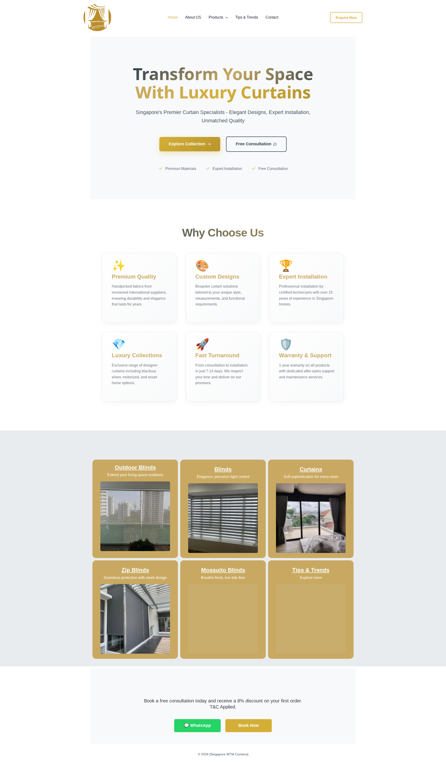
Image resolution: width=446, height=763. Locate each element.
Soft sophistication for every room (311, 477)
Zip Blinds (135, 570)
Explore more (311, 578)
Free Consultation (253, 144)
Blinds (223, 469)
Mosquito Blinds (223, 570)
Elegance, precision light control (223, 477)
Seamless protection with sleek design (135, 578)
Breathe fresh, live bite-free (223, 578)
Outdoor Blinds (135, 467)
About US (193, 17)
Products (216, 17)
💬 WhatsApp (197, 725)
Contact (272, 17)
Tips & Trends (246, 17)
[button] (225, 17)
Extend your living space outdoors (135, 475)
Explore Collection (187, 144)
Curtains (311, 469)
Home (173, 17)
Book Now (248, 725)
